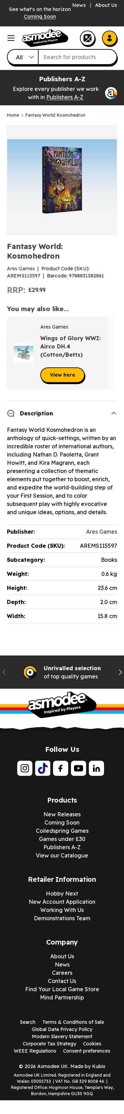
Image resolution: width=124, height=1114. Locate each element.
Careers (62, 972)
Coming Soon (40, 16)
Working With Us (62, 909)
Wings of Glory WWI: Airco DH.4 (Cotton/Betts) (70, 346)
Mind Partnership (62, 997)
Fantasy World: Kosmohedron (55, 115)
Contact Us (62, 980)
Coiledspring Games (62, 830)
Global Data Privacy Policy (62, 1029)
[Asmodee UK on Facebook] (60, 768)
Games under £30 (62, 839)
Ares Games (21, 268)
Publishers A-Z (64, 97)
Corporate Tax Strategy (49, 1044)
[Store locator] (87, 38)
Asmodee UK (52, 1066)
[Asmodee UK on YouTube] (78, 768)
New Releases (62, 814)
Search (27, 1022)
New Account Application (62, 901)
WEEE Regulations (35, 1051)
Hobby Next (62, 893)
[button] (109, 353)
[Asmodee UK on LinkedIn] (96, 768)
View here (62, 375)
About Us (106, 5)
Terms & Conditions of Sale (73, 1022)
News (79, 5)
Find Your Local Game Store (62, 989)
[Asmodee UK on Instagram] (24, 768)
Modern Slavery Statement (62, 1036)
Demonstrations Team (62, 918)
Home (13, 115)
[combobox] (62, 57)
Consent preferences (86, 1051)
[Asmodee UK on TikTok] (42, 768)
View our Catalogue (62, 855)
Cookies (92, 1044)
